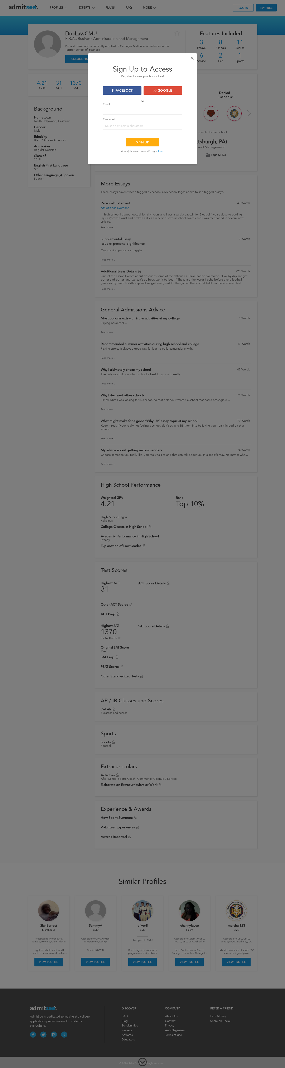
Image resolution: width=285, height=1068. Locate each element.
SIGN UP (142, 142)
